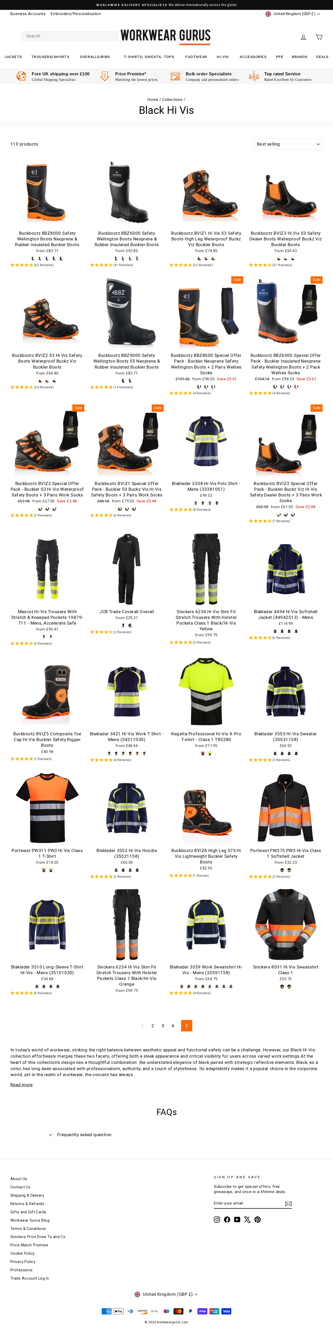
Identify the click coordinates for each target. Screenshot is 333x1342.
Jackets (13, 57)
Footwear (196, 57)
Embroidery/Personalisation (76, 14)
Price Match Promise (29, 1245)
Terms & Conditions (28, 1229)
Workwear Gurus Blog (29, 1220)
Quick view (47, 222)
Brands (299, 57)
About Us (18, 1179)
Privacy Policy (22, 1262)
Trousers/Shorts (50, 57)
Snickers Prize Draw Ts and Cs (37, 1237)
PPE (280, 57)
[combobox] (74, 36)
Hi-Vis (222, 57)
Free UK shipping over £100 (60, 74)
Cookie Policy (22, 1253)
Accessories (253, 57)
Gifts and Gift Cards (28, 1212)
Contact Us (20, 1187)
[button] (47, 265)
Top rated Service (282, 74)
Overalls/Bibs (95, 57)
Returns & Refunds (27, 1204)
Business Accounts (28, 14)
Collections (172, 99)
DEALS (322, 57)
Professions (21, 1270)
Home (153, 99)
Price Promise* (130, 74)
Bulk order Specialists (209, 74)
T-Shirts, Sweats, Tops (149, 57)
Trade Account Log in (29, 1278)
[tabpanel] (53, 76)
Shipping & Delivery (27, 1195)
